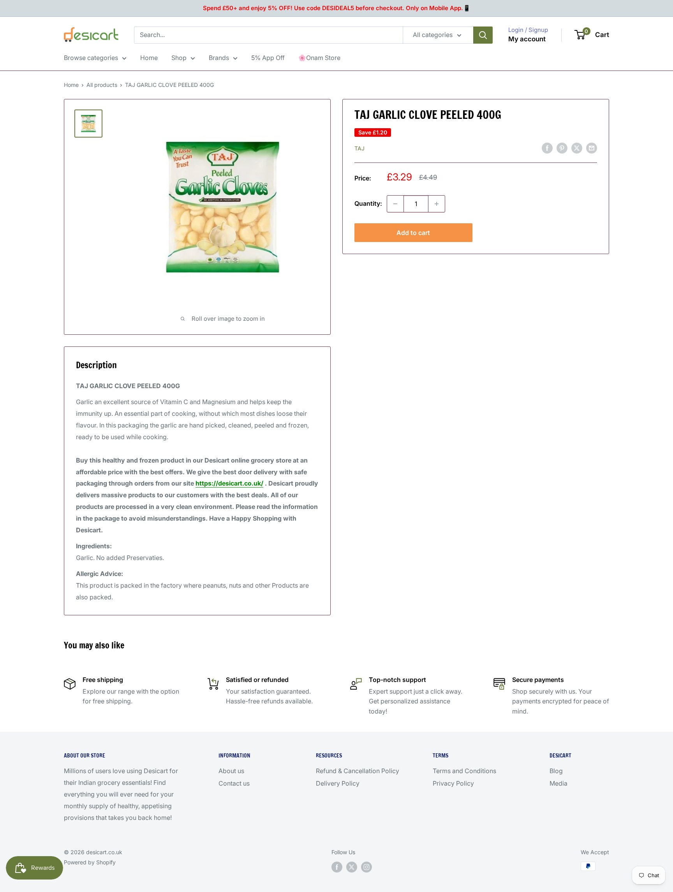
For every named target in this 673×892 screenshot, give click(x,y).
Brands (219, 58)
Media (558, 783)
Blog (556, 771)
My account (527, 39)
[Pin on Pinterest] (562, 148)
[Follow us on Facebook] (336, 867)
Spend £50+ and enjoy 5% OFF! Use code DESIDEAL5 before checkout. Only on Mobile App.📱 (336, 8)
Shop (179, 58)
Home (149, 58)
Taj (359, 148)
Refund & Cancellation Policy (357, 771)
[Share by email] (591, 148)
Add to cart (413, 233)
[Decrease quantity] (395, 204)
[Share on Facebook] (547, 148)
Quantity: (368, 203)
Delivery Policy (337, 783)
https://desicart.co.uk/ (229, 483)
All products (101, 84)
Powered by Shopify (90, 862)
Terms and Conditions (464, 771)
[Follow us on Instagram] (366, 867)
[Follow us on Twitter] (351, 867)
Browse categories (91, 58)
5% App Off (268, 58)
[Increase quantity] (436, 204)
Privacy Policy (453, 783)
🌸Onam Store (319, 58)
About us (231, 771)
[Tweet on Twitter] (576, 148)
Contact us (234, 783)
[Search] (483, 35)
